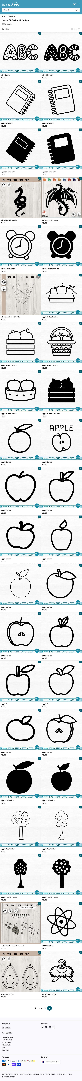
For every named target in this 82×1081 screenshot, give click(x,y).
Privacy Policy (6, 1045)
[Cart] (74, 4)
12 (44, 1008)
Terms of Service (7, 1037)
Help (3, 1047)
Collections (11, 16)
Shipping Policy (7, 1039)
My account (6, 1050)
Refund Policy (6, 1042)
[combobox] (41, 10)
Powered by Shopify (8, 1076)
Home (3, 16)
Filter (7, 29)
